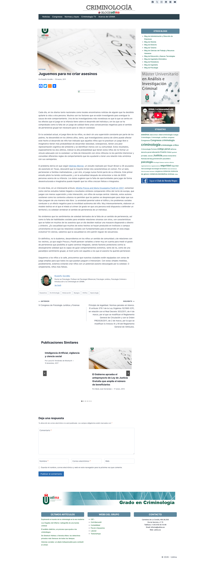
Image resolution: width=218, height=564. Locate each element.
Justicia (157, 155)
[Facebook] (153, 2)
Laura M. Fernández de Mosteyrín (60, 361)
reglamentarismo (146, 166)
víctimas (171, 174)
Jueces (150, 156)
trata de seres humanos (148, 171)
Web (107, 461)
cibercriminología (165, 135)
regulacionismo (155, 166)
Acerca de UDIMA (106, 17)
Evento (163, 152)
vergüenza (159, 171)
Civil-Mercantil (96, 522)
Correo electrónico (81, 461)
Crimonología (146, 149)
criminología (54, 293)
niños (85, 293)
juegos (77, 293)
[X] (157, 2)
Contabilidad (95, 525)
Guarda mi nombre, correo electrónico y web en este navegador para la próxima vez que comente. (81, 467)
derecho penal (146, 152)
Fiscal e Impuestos (98, 528)
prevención (157, 159)
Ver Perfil (57, 285)
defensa (173, 149)
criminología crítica (170, 145)
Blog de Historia (150, 42)
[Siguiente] (128, 373)
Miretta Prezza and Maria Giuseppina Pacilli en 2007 (100, 188)
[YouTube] (175, 2)
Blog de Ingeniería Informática (155, 59)
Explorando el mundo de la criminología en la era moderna (62, 519)
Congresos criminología (162, 140)
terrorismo (163, 169)
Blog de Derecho (150, 45)
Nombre (44, 461)
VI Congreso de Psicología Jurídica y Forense (58, 303)
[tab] (81, 401)
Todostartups (96, 534)
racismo (166, 162)
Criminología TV (88, 17)
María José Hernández (103, 389)
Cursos (154, 149)
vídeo (176, 174)
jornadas (144, 156)
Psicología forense (158, 162)
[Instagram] (162, 2)
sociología (147, 169)
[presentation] (110, 358)
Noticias (46, 17)
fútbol (169, 152)
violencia (166, 171)
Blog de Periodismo (151, 62)
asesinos (43, 293)
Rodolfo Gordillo (47, 79)
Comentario (46, 430)
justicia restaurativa (169, 156)
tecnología (155, 169)
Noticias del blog (147, 159)
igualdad (174, 152)
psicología (94, 293)
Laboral (93, 531)
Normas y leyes (72, 17)
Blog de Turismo (150, 48)
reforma (171, 162)
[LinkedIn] (166, 2)
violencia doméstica (158, 174)
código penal (163, 149)
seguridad (165, 165)
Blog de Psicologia (151, 68)
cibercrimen (154, 135)
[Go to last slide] (45, 373)
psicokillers (167, 159)
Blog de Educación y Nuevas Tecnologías (159, 56)
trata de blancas (172, 169)
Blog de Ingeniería (151, 65)
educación (66, 293)
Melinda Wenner (76, 166)
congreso (171, 137)
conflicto (164, 137)
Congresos (57, 17)
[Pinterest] (170, 2)
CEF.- (93, 519)
